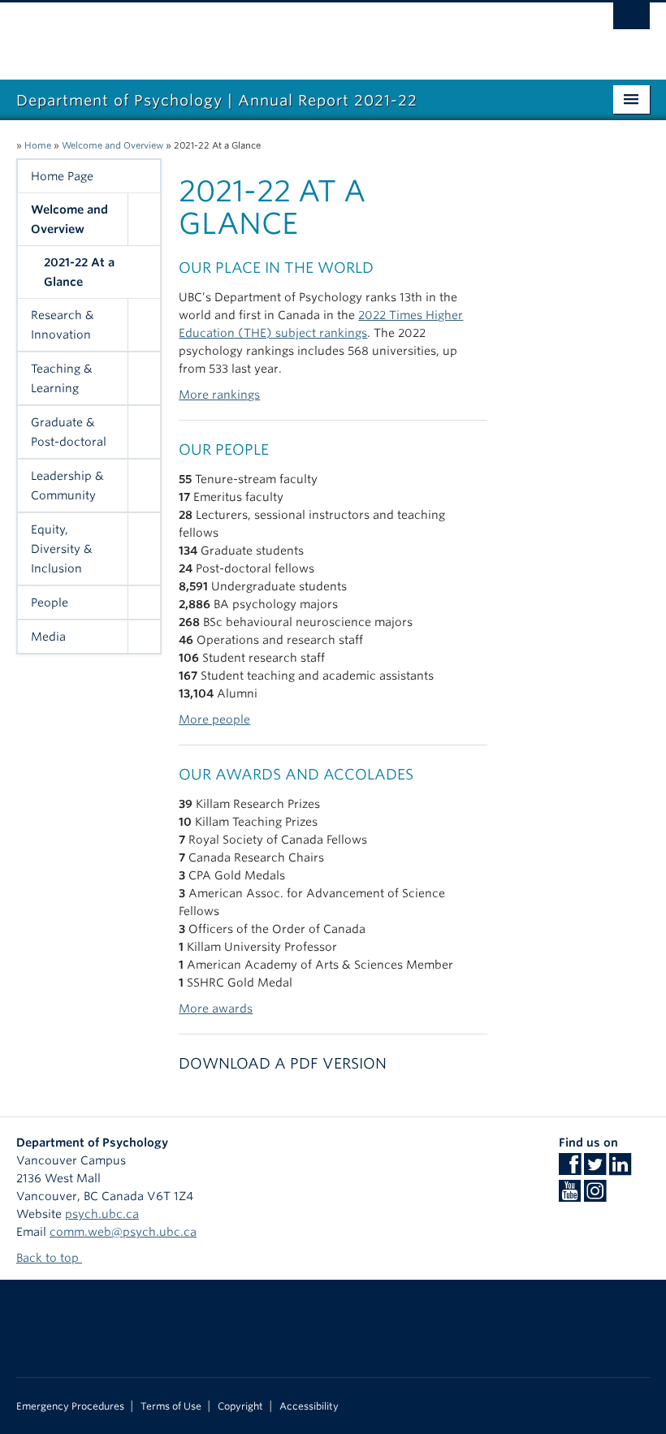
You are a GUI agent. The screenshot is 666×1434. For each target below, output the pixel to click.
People (49, 602)
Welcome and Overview (112, 145)
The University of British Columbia (285, 33)
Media (48, 636)
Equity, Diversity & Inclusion (62, 549)
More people (214, 719)
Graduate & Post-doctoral (68, 432)
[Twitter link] (595, 1169)
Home (37, 145)
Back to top (49, 1257)
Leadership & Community (67, 485)
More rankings (219, 394)
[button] (144, 219)
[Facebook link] (570, 1169)
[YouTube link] (570, 1196)
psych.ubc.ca (102, 1213)
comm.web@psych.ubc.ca (123, 1231)
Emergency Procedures (70, 1406)
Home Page (62, 176)
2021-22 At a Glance (79, 272)
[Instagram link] (595, 1196)
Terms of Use (171, 1406)
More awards (216, 1008)
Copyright (240, 1406)
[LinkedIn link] (620, 1169)
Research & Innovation (62, 325)
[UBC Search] (631, 20)
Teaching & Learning (62, 378)
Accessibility (309, 1406)
